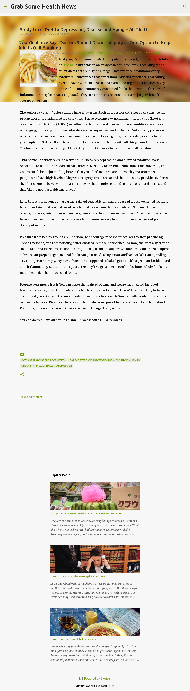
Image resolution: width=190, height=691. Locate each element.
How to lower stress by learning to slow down (78, 576)
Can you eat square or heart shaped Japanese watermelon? (86, 513)
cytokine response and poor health (43, 360)
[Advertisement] (95, 436)
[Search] (82, 6)
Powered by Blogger (97, 678)
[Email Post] (22, 356)
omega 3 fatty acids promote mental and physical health (105, 360)
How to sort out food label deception (73, 639)
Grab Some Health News (43, 6)
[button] (22, 41)
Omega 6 (69, 65)
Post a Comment (31, 396)
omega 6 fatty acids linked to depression (46, 365)
